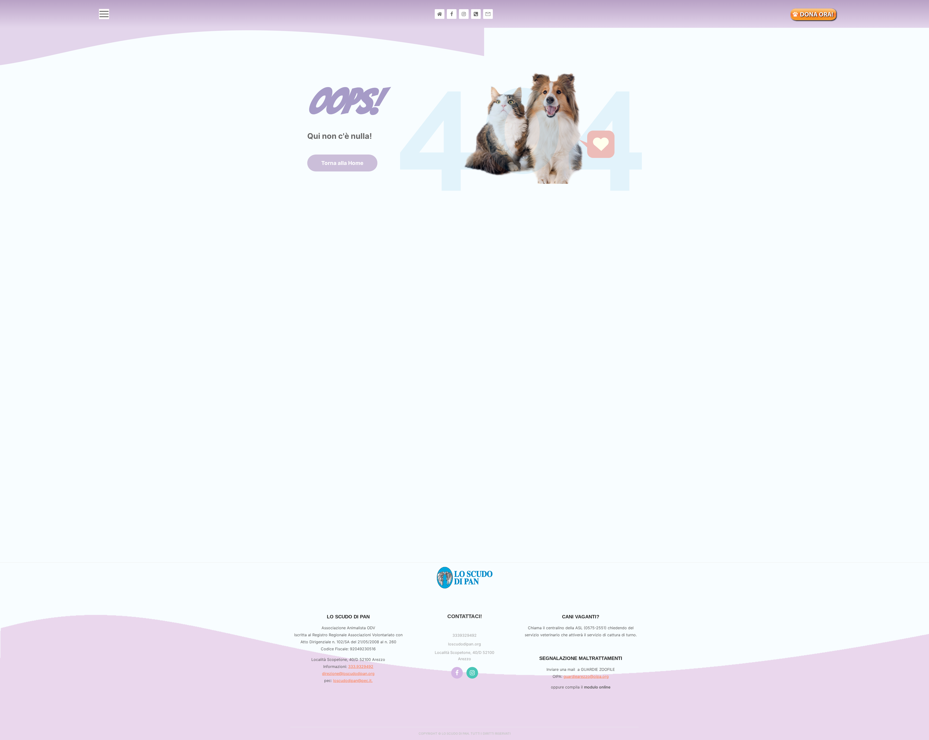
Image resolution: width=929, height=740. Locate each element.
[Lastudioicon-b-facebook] (452, 14)
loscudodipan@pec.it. (353, 680)
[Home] (439, 14)
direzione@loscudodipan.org (348, 673)
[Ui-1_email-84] (488, 14)
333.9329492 (360, 666)
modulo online (597, 687)
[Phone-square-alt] (476, 14)
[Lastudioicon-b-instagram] (464, 14)
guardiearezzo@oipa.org (586, 676)
